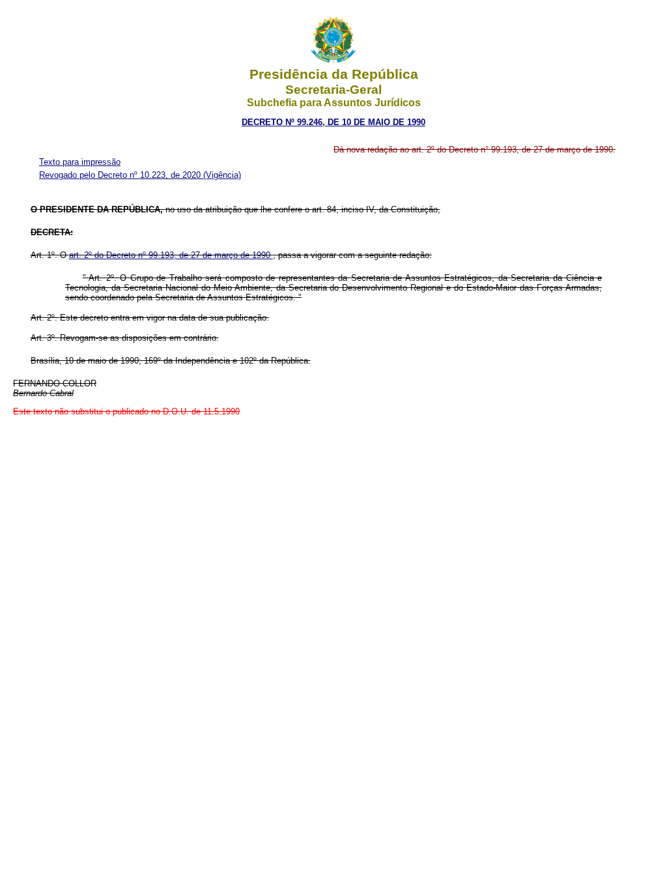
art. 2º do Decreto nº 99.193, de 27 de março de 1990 (171, 255)
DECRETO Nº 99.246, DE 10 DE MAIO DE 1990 (333, 122)
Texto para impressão (80, 162)
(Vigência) (222, 175)
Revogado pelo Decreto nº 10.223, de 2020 (121, 175)
